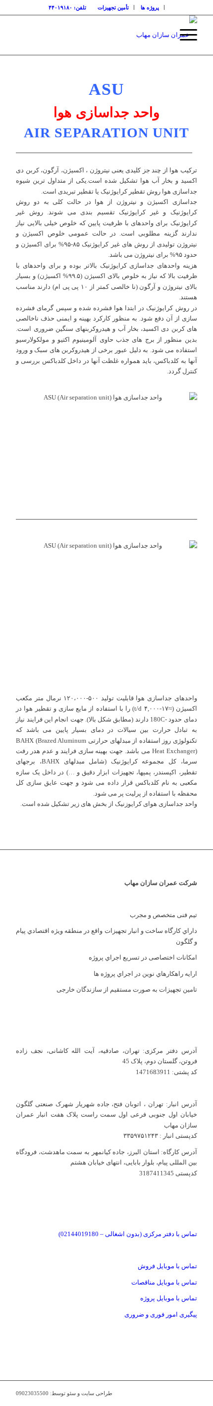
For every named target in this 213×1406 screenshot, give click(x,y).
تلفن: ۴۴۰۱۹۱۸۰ (67, 7)
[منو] (183, 35)
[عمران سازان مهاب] (124, 35)
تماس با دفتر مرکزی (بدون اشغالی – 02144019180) (127, 1234)
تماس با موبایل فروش (167, 1266)
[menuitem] (150, 7)
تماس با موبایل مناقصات (164, 1282)
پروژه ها (150, 7)
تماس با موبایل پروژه (168, 1298)
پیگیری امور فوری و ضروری (160, 1314)
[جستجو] (160, 35)
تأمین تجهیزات (113, 7)
